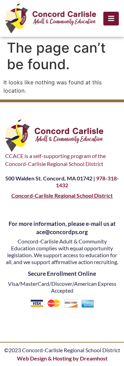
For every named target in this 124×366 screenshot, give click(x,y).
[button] (111, 18)
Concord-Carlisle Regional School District (62, 195)
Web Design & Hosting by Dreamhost (62, 358)
